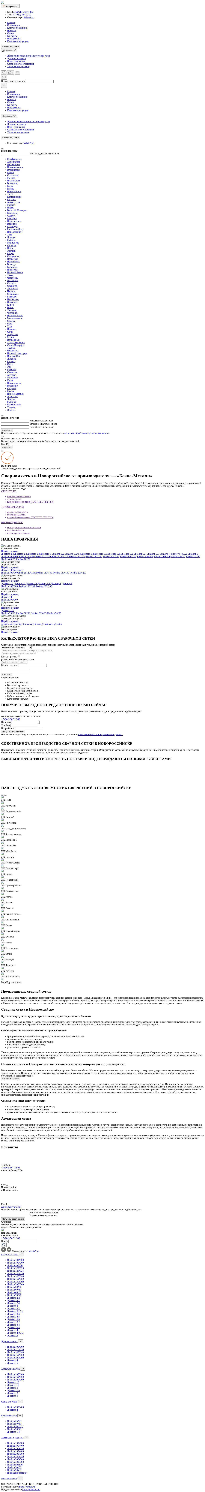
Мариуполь (13, 242)
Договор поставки (16, 58)
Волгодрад (12, 302)
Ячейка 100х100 (15, 1443)
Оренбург (12, 286)
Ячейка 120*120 (59, 556)
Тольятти (12, 310)
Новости (11, 30)
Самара (11, 321)
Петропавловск (15, 167)
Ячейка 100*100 (9, 556)
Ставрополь (13, 256)
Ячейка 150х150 (15, 1448)
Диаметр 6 (31, 583)
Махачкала (12, 280)
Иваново (11, 329)
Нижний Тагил (15, 272)
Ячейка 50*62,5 (39, 613)
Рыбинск (11, 402)
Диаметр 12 (20, 583)
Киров (10, 304)
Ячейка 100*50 (43, 556)
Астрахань (12, 334)
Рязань (10, 188)
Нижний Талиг (15, 315)
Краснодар (12, 226)
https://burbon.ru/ (27, 1486)
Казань (10, 172)
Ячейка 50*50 (178, 556)
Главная (11, 22)
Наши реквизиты (16, 61)
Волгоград (12, 259)
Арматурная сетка (10, 1369)
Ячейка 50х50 (14, 1467)
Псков (10, 307)
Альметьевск (13, 202)
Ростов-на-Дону (15, 229)
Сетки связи (48, 624)
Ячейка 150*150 (128, 556)
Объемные (26, 624)
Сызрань (11, 388)
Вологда (11, 264)
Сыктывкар (13, 175)
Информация (14, 38)
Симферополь (14, 159)
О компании (13, 25)
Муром (10, 337)
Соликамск (13, 294)
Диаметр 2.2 (20, 554)
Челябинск (12, 313)
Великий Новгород (17, 210)
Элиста (11, 410)
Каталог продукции (17, 28)
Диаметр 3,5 (100, 554)
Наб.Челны (13, 299)
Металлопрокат (9, 1478)
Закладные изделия (11, 624)
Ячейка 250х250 (15, 1456)
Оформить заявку (10, 1079)
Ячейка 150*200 (145, 556)
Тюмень (11, 407)
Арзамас (11, 375)
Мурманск (12, 377)
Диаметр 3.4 (140, 554)
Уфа (9, 367)
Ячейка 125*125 (76, 556)
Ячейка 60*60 (193, 556)
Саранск (11, 283)
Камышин (12, 213)
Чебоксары (12, 350)
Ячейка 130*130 (94, 556)
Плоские (37, 624)
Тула (9, 234)
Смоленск (12, 372)
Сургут (11, 215)
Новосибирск (14, 191)
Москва (11, 178)
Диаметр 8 (55, 583)
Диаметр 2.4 (33, 554)
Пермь (10, 207)
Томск (10, 275)
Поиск (4, 1241)
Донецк (11, 237)
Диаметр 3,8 (113, 554)
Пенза (10, 248)
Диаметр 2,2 (7, 554)
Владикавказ (13, 170)
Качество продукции (18, 41)
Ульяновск (12, 288)
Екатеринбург (14, 197)
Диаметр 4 (165, 554)
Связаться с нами (10, 47)
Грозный (11, 369)
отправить (7, 430)
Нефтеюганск (14, 221)
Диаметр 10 (7, 583)
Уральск (11, 250)
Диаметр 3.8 (153, 554)
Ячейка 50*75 (54, 613)
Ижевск (11, 291)
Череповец (12, 277)
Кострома (12, 267)
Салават (11, 361)
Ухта (9, 326)
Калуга (10, 253)
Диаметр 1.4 (7, 610)
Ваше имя (6, 722)
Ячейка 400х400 (15, 1462)
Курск (10, 186)
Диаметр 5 (193, 554)
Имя (32, 420)
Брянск (10, 391)
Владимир (12, 385)
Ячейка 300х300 (15, 1459)
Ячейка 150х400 (15, 1451)
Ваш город (35, 153)
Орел (9, 323)
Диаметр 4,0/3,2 (179, 554)
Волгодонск (13, 340)
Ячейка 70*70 (23, 559)
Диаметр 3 (45, 554)
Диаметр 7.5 (43, 583)
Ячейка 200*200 (162, 556)
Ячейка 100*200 (26, 556)
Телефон (34, 424)
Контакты (12, 36)
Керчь (10, 380)
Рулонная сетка (9, 1415)
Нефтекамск (13, 261)
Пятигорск (12, 269)
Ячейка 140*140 (111, 556)
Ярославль (12, 396)
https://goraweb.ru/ (31, 1489)
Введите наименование (13, 81)
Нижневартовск (15, 394)
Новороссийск (14, 232)
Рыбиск (11, 240)
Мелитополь (13, 164)
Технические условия (18, 66)
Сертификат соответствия (20, 64)
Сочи (10, 331)
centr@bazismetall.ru (23, 12)
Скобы (58, 624)
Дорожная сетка (9, 1341)
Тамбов (11, 348)
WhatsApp (29, 17)
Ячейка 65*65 (8, 559)
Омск (10, 364)
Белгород (12, 218)
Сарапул (11, 245)
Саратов (11, 199)
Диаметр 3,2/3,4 (73, 554)
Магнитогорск (14, 318)
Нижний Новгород (17, 353)
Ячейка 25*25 (8, 613)
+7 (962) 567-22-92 (21, 14)
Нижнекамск (13, 180)
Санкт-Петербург (16, 345)
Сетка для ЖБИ (9, 1401)
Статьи (10, 33)
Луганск (11, 358)
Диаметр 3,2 (58, 554)
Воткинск (12, 183)
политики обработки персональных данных (86, 433)
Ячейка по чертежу (17, 1472)
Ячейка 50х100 (15, 1464)
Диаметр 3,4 (87, 554)
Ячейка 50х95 (14, 1470)
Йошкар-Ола (13, 356)
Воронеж (12, 224)
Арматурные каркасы (12, 1437)
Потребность (7, 728)
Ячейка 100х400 (15, 1445)
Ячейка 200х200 (15, 1454)
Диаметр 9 (67, 583)
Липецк (11, 399)
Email (32, 427)
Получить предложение (13, 731)
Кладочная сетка (9, 1254)
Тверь (10, 194)
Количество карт (9, 665)
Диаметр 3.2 (127, 554)
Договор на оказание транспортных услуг (28, 55)
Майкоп (11, 205)
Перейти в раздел (10, 551)
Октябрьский (14, 404)
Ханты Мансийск (16, 342)
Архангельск (13, 161)
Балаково (12, 296)
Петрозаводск (14, 383)
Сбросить (6, 675)
